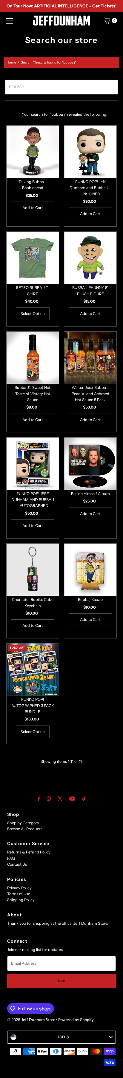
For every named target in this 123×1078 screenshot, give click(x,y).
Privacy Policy (19, 888)
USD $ (62, 1037)
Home (11, 62)
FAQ (11, 858)
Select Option (33, 313)
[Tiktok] (83, 799)
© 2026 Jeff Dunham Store (31, 1019)
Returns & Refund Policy (28, 852)
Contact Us (17, 864)
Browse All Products (24, 829)
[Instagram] (49, 799)
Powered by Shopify (76, 1019)
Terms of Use (18, 894)
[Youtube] (72, 799)
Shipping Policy (21, 900)
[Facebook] (39, 799)
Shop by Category (23, 823)
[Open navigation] (9, 20)
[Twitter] (60, 799)
